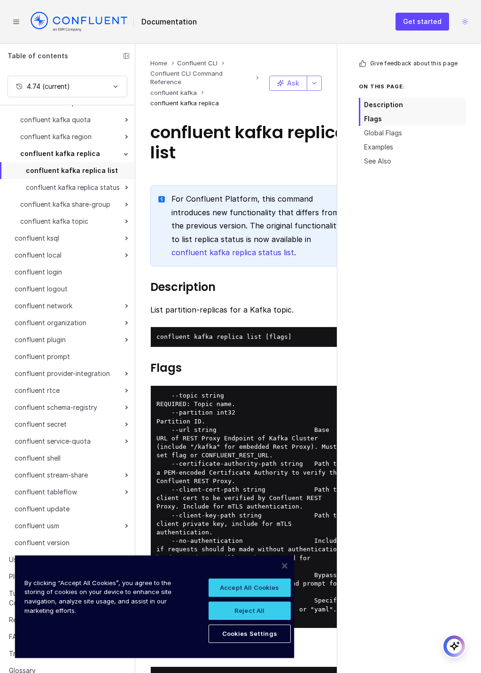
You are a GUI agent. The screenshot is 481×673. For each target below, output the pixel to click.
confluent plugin (40, 340)
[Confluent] (79, 22)
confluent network (43, 306)
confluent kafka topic (54, 221)
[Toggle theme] (465, 21)
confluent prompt (42, 356)
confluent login (38, 272)
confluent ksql (37, 238)
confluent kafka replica (60, 153)
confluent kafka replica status (73, 187)
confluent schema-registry (56, 407)
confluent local (38, 255)
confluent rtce (37, 390)
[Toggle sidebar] (126, 56)
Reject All (249, 610)
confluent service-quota (53, 441)
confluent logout (41, 289)
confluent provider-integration (62, 373)
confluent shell (38, 458)
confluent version (42, 543)
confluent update (42, 509)
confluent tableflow (46, 492)
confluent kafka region (56, 137)
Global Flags (383, 133)
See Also (377, 161)
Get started (422, 21)
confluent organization (50, 323)
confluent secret (41, 424)
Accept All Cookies (249, 587)
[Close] (284, 566)
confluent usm (37, 526)
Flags (373, 119)
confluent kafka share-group (65, 204)
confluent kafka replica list (72, 170)
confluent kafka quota (55, 120)
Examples (378, 147)
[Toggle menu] (16, 21)
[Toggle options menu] (314, 83)
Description (383, 105)
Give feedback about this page (414, 63)
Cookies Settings (249, 633)
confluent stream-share (51, 475)
